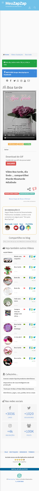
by (19, 481)
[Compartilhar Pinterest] (7, 81)
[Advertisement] (19, 30)
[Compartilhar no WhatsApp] (18, 81)
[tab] (6, 149)
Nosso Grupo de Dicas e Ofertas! (19, 199)
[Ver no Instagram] (21, 81)
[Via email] (28, 81)
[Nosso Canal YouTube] (25, 81)
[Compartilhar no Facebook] (11, 81)
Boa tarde (28, 55)
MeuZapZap (11, 479)
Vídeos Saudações (17, 55)
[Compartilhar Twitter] (15, 81)
